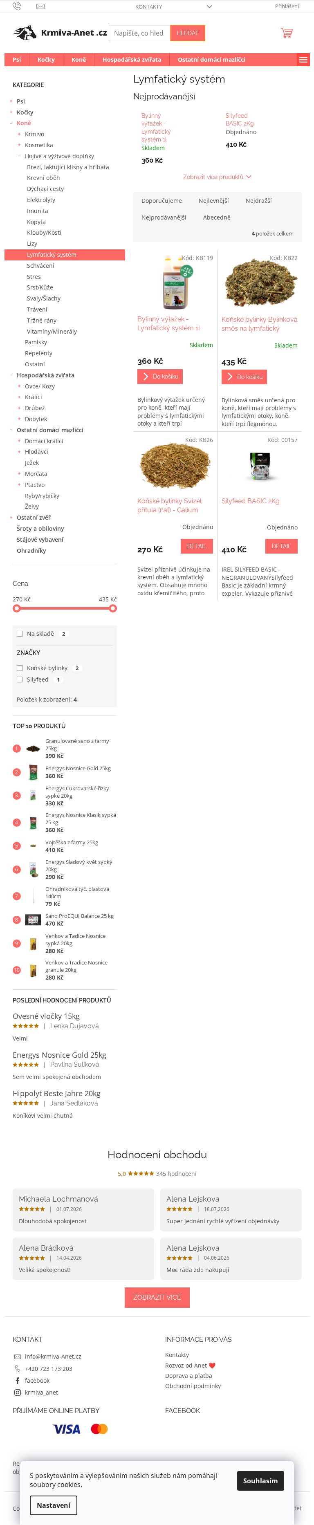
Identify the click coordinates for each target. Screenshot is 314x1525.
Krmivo (34, 134)
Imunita (37, 211)
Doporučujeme (161, 200)
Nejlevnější (214, 200)
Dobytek (36, 419)
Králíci (33, 397)
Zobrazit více (157, 1297)
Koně (24, 123)
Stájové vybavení (40, 539)
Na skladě (46, 633)
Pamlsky (36, 342)
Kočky (25, 112)
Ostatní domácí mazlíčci (50, 430)
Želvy (32, 506)
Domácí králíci (44, 441)
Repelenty (38, 353)
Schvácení (40, 265)
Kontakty (148, 6)
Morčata (36, 474)
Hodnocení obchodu (157, 1154)
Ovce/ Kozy (40, 386)
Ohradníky (31, 550)
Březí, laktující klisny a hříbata (68, 167)
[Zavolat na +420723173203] (25, 5)
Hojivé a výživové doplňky (59, 156)
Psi (21, 101)
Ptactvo (35, 485)
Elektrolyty (41, 200)
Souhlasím (260, 1480)
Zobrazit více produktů (213, 177)
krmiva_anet (41, 1392)
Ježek (32, 462)
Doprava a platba (188, 1375)
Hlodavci (36, 451)
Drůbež (35, 408)
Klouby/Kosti (44, 232)
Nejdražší (259, 200)
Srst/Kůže (40, 287)
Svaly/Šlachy (44, 298)
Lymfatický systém (51, 254)
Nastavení (53, 1505)
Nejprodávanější (163, 217)
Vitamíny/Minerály (52, 331)
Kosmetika (39, 145)
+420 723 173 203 (48, 1368)
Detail (196, 546)
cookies (69, 1484)
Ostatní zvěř (34, 517)
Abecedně (217, 217)
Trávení (37, 309)
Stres (34, 276)
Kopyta (36, 222)
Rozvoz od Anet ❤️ (190, 1365)
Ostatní (35, 364)
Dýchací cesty (45, 189)
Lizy (32, 243)
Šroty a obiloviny (40, 528)
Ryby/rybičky (42, 496)
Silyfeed (43, 679)
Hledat (188, 33)
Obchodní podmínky (193, 1386)
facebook (37, 1380)
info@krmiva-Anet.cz (53, 1356)
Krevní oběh (43, 178)
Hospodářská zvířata (45, 375)
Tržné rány (41, 320)
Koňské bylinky (53, 668)
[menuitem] (16, 59)
